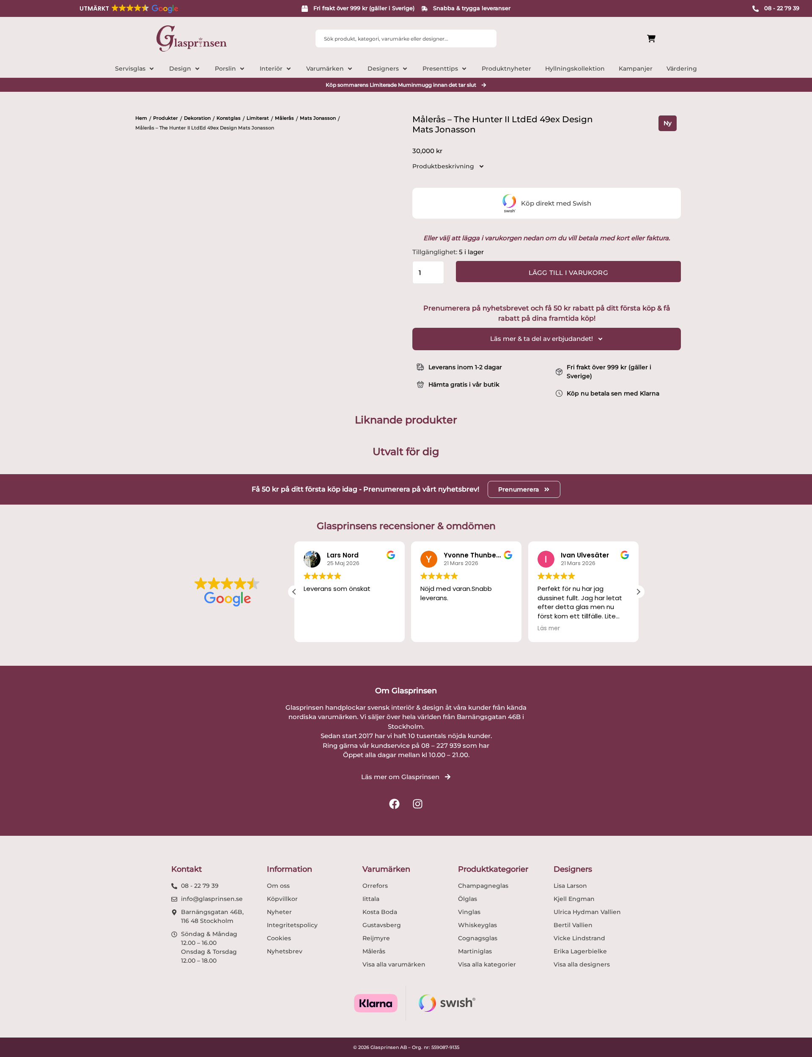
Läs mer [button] (549, 628)
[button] (128, 8)
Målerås (284, 118)
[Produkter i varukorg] (604, 39)
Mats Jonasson (318, 118)
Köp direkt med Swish (556, 203)
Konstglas (229, 118)
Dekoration (197, 118)
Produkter (165, 118)
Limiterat (258, 118)
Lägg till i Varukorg (568, 273)
